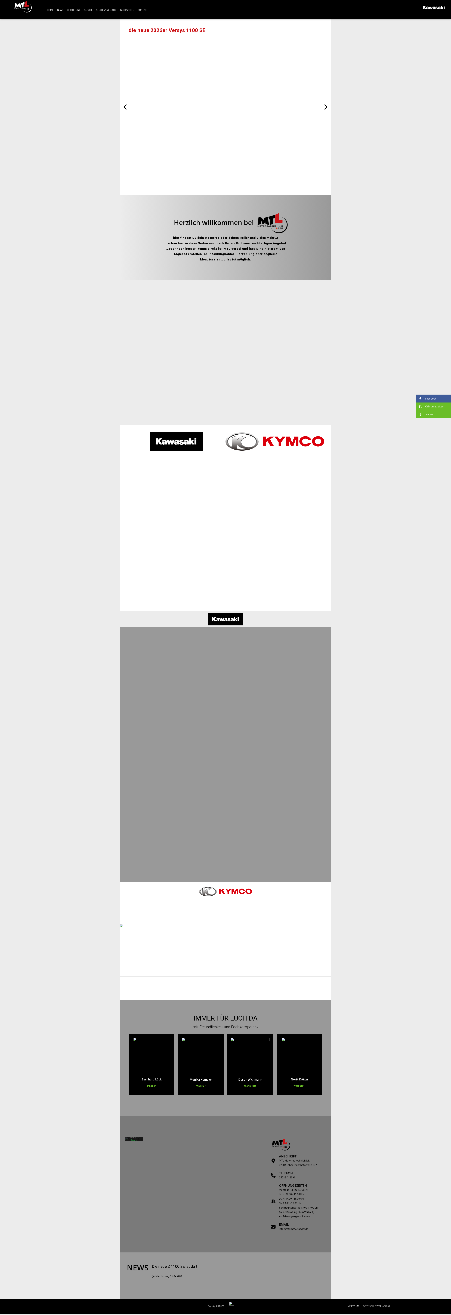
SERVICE (88, 9)
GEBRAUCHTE (127, 9)
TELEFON (286, 1173)
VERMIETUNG (74, 9)
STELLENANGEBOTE (106, 9)
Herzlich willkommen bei (214, 222)
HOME (50, 9)
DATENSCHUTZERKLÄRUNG (376, 1306)
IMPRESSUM (353, 1306)
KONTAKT (142, 9)
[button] (125, 106)
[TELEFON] (273, 1175)
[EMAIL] (273, 1227)
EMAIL (284, 1224)
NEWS (60, 9)
